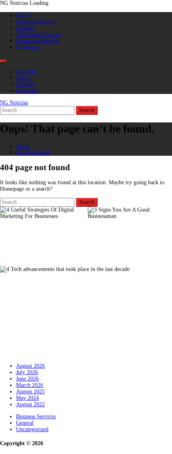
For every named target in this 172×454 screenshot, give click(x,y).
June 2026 (27, 379)
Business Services (36, 21)
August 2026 (30, 366)
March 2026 (29, 385)
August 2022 (30, 404)
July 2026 (27, 372)
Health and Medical (38, 41)
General (25, 28)
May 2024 (27, 398)
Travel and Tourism (38, 34)
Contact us (28, 47)
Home (23, 15)
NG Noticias (14, 103)
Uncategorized (32, 429)
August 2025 (30, 392)
